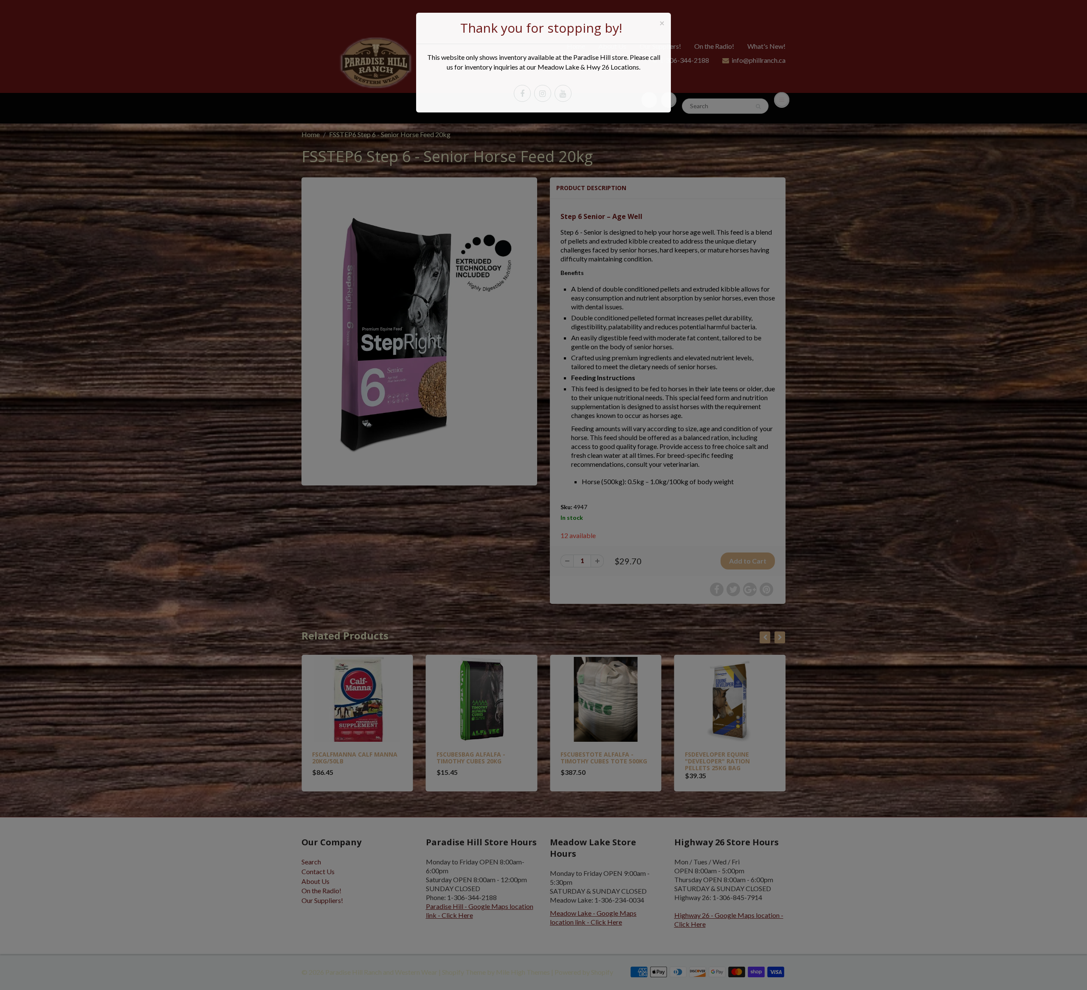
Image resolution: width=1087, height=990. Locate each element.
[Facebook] (522, 93)
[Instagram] (542, 93)
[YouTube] (563, 93)
